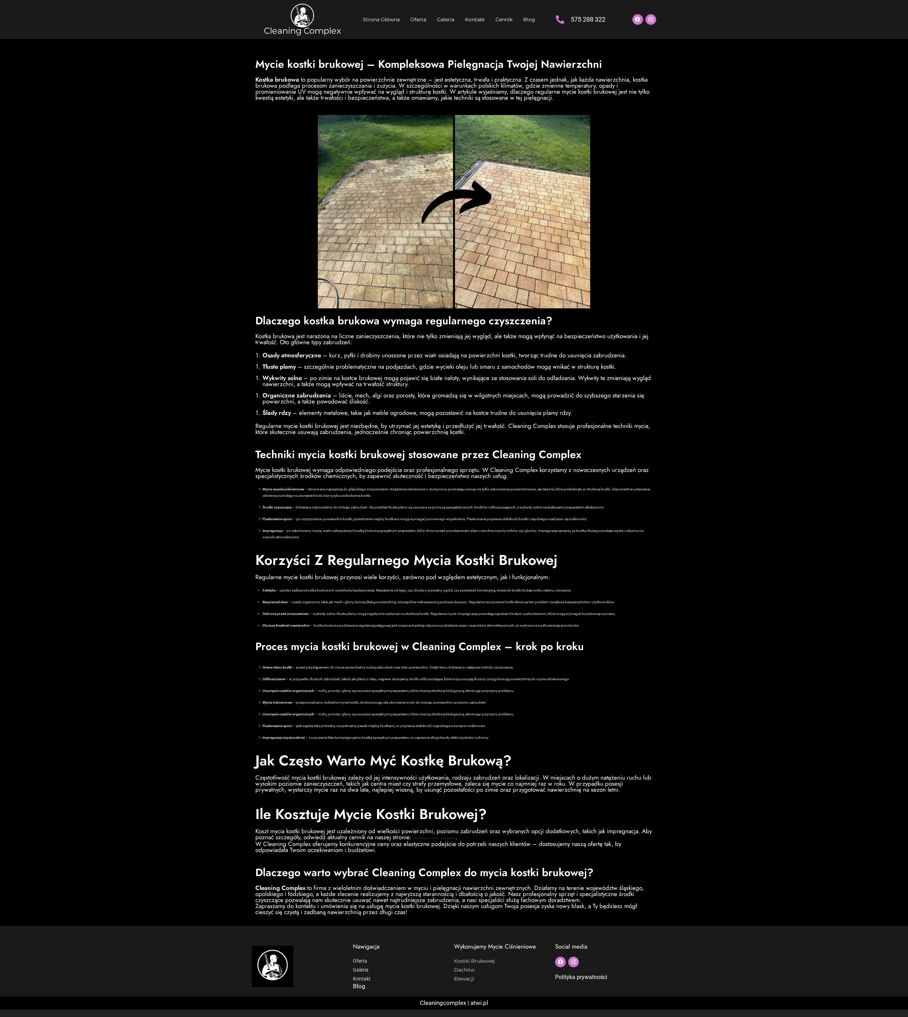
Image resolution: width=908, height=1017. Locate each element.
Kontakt (475, 19)
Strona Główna (381, 19)
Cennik (504, 19)
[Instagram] (651, 19)
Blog (529, 19)
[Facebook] (637, 19)
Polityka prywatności (581, 977)
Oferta (418, 19)
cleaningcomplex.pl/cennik (434, 838)
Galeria (445, 19)
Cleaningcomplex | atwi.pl (454, 1002)
